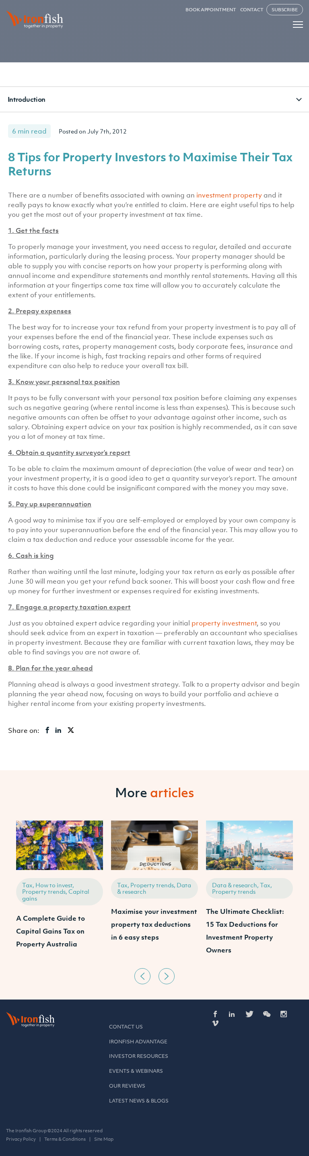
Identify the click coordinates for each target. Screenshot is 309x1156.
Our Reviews (127, 1085)
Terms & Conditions (65, 1139)
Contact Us (126, 1026)
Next (167, 976)
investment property (229, 195)
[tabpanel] (59, 892)
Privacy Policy (21, 1139)
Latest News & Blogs (139, 1100)
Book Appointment (210, 9)
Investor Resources (138, 1056)
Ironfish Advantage (138, 1041)
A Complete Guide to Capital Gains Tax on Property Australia (50, 931)
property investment (224, 623)
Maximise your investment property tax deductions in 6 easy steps (154, 924)
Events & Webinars (136, 1071)
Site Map (103, 1139)
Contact (252, 9)
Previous (142, 976)
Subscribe (285, 9)
